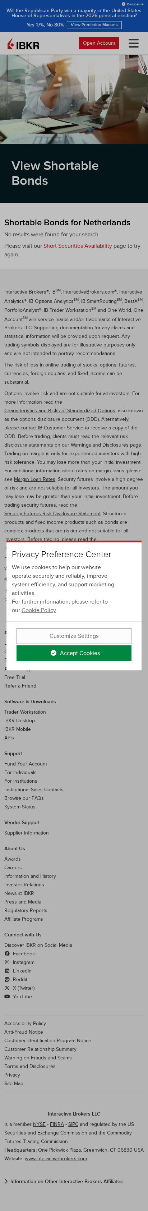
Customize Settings (74, 636)
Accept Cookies (79, 653)
